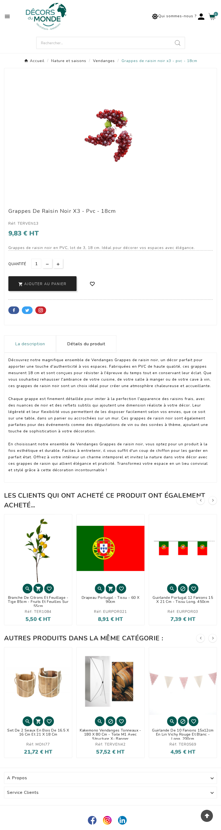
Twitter (27, 310)
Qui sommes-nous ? (174, 16)
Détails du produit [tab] (86, 344)
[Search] (177, 43)
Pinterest (40, 310)
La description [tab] (30, 344)
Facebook (13, 310)
